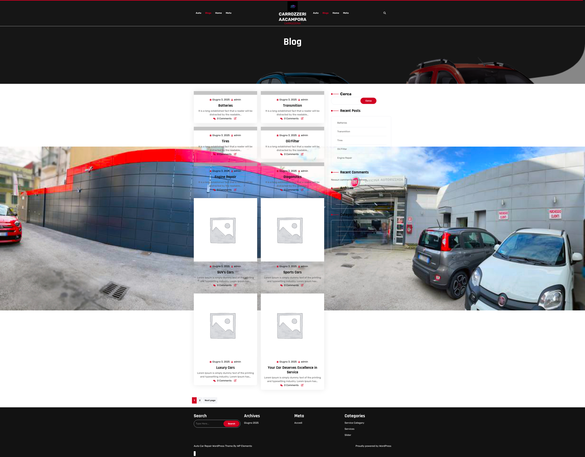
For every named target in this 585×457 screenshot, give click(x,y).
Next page (210, 400)
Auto (198, 13)
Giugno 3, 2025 (221, 100)
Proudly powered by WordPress (373, 446)
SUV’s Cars (225, 272)
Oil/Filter (292, 141)
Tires (225, 141)
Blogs (208, 13)
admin (237, 99)
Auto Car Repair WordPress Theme (213, 446)
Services (341, 235)
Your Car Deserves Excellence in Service (292, 370)
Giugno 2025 (344, 200)
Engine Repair (225, 176)
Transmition (292, 105)
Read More (224, 93)
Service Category (346, 226)
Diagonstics (293, 176)
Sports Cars (292, 272)
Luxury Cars (225, 367)
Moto (228, 13)
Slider (340, 244)
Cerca (345, 94)
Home (218, 13)
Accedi (298, 422)
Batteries (225, 105)
